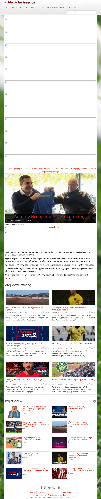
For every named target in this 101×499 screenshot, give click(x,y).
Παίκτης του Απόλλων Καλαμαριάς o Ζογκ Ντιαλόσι (24, 380)
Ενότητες (78, 7)
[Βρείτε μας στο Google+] (54, 488)
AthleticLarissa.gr (51, 497)
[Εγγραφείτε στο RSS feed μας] (59, 488)
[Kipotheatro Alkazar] (50, 227)
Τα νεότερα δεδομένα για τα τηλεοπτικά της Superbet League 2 (25, 344)
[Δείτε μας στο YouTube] (45, 488)
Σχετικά (33, 492)
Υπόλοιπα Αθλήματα (56, 7)
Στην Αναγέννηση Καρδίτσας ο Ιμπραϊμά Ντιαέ (72, 343)
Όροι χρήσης (53, 492)
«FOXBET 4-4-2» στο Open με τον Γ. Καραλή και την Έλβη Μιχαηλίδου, (34, 409)
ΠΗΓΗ (7, 278)
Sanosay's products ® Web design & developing (50, 495)
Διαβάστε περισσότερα (50, 171)
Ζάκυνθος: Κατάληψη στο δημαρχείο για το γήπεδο (24, 309)
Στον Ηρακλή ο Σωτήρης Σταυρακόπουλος (40, 168)
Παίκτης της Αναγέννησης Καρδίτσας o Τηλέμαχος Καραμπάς (69, 309)
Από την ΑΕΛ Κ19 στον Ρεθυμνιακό (31, 454)
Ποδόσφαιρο (16, 7)
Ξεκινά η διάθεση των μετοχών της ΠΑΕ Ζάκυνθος (73, 379)
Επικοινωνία (42, 492)
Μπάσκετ (35, 7)
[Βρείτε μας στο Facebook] (41, 488)
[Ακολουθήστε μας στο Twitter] (49, 488)
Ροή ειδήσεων (14, 401)
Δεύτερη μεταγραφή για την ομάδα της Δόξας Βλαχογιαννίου (81, 469)
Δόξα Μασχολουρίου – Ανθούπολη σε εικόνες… (32, 439)
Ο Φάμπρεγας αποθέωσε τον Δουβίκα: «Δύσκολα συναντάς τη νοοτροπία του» (35, 424)
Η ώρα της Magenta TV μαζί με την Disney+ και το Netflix (80, 439)
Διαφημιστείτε (65, 492)
